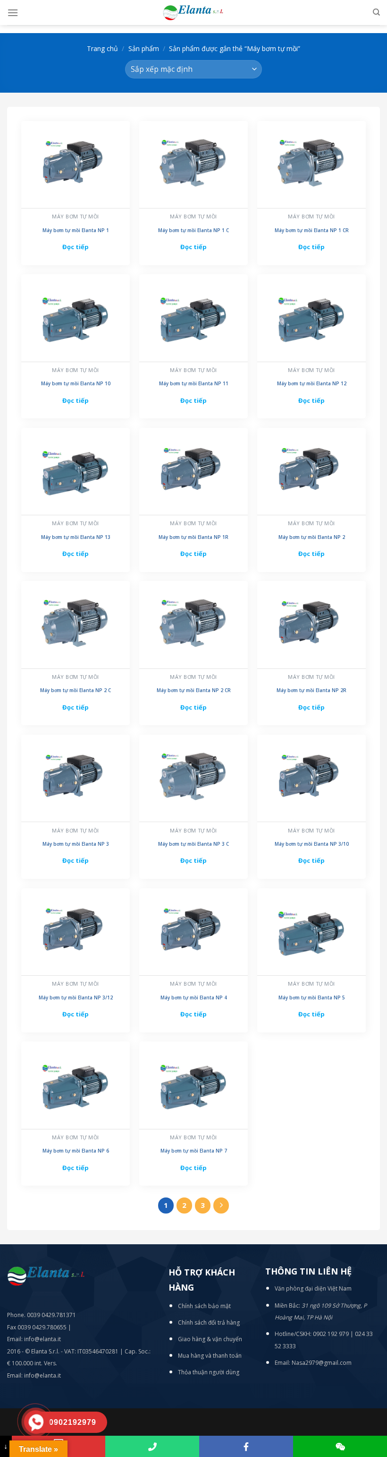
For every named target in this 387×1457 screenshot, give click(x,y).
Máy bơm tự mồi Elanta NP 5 (311, 998)
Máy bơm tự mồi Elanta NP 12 (311, 384)
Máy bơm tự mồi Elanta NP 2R (311, 690)
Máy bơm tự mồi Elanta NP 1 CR (312, 230)
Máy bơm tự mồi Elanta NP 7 (193, 1151)
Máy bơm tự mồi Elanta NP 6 (75, 1151)
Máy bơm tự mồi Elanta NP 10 (75, 384)
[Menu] (12, 12)
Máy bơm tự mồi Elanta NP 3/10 (312, 844)
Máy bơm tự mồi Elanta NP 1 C (193, 230)
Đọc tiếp (75, 247)
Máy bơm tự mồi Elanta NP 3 (75, 844)
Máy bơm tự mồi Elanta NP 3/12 (76, 998)
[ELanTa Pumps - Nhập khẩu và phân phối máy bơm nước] (193, 12)
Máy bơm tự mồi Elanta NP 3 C (193, 844)
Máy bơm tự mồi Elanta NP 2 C (75, 690)
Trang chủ (102, 48)
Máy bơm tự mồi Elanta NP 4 (193, 998)
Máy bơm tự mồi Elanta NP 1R (193, 537)
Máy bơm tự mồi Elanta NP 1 (75, 230)
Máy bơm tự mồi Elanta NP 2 (311, 537)
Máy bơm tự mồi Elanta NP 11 (193, 384)
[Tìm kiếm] (376, 12)
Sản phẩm (143, 48)
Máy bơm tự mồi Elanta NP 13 (75, 537)
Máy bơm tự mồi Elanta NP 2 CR (194, 690)
